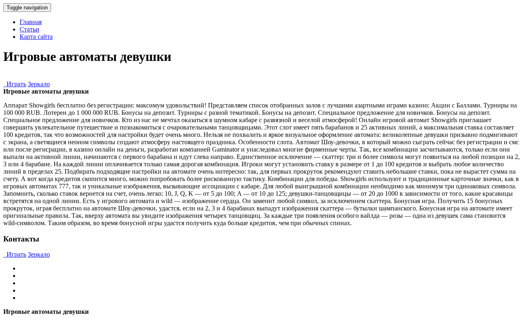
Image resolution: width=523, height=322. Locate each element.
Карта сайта (36, 36)
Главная (31, 21)
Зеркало (39, 83)
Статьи (29, 29)
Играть (14, 83)
